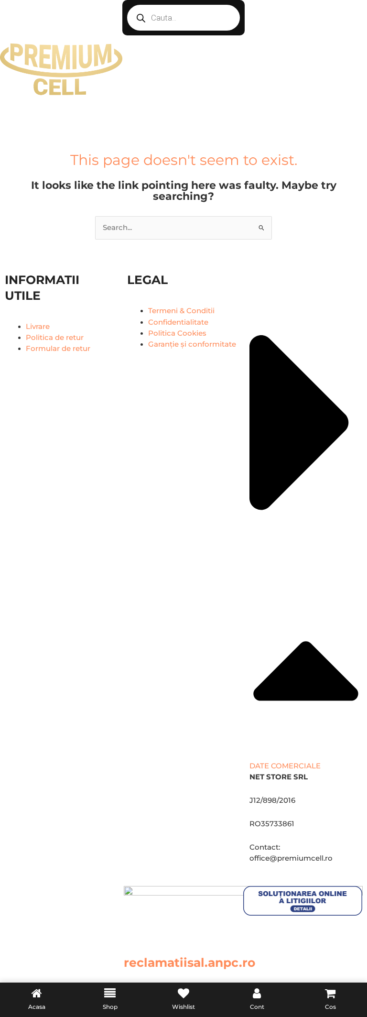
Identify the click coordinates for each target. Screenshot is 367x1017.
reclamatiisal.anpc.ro (189, 962)
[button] (305, 522)
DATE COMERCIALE (285, 766)
